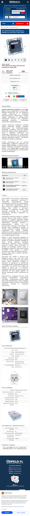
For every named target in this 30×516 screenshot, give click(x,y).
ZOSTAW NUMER (7, 100)
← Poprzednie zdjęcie (5, 46)
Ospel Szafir (6, 27)
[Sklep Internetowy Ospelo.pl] (15, 1)
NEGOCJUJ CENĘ (24, 100)
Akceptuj (7, 512)
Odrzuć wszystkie (21, 512)
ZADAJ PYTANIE (15, 100)
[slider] (6, 167)
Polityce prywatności (20, 506)
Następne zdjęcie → (24, 46)
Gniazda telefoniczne (14, 27)
